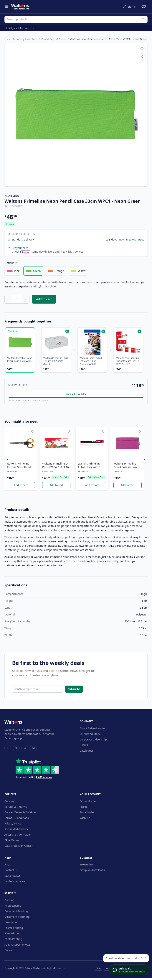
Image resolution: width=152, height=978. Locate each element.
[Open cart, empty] (144, 6)
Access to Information (18, 834)
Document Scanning (17, 916)
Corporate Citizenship (93, 739)
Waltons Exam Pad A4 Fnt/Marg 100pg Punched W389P (91, 361)
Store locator (12, 875)
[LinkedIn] (25, 748)
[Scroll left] (7, 459)
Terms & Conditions (16, 818)
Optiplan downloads (92, 870)
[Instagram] (33, 748)
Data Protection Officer (18, 845)
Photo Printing (13, 939)
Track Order (87, 812)
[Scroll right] (144, 459)
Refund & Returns (15, 807)
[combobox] (76, 19)
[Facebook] (7, 748)
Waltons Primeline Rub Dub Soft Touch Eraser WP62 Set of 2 (127, 361)
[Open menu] (6, 6)
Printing (9, 900)
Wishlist (85, 818)
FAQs (7, 864)
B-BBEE (84, 745)
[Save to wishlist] (142, 48)
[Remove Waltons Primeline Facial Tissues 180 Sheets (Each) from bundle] (56, 342)
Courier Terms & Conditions (21, 812)
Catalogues (87, 750)
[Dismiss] (145, 958)
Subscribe (74, 689)
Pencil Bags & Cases (53, 39)
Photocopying (12, 905)
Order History (88, 801)
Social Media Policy (16, 829)
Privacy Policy (12, 823)
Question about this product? (123, 958)
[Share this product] (142, 57)
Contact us (11, 870)
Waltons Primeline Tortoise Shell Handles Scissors (20, 465)
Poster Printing (13, 928)
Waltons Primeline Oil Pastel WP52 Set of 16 (55, 465)
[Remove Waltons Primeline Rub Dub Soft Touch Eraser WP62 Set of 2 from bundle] (128, 342)
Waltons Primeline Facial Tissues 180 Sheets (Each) (56, 361)
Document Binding (16, 911)
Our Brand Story (90, 734)
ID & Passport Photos (17, 944)
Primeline (11, 195)
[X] (16, 748)
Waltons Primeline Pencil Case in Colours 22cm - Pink (127, 465)
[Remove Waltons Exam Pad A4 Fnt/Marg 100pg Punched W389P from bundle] (92, 342)
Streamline (86, 864)
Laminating (11, 922)
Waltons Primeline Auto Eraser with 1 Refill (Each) (89, 465)
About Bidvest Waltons (94, 728)
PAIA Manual (12, 840)
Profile (83, 807)
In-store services (14, 881)
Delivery (9, 801)
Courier (9, 950)
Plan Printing (12, 933)
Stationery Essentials (24, 39)
